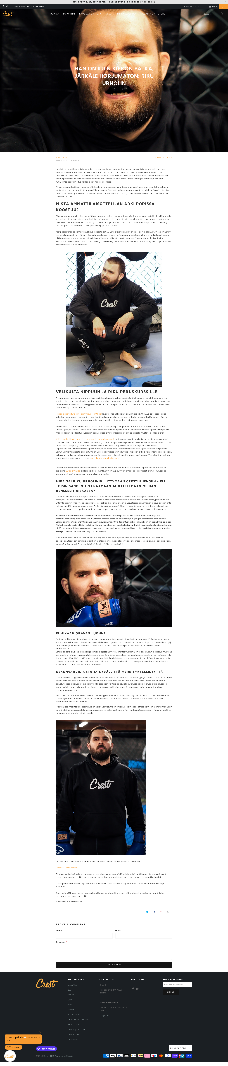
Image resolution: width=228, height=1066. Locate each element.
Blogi (70, 1004)
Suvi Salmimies (73, 470)
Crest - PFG (48, 1056)
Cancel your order (76, 1029)
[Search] (222, 14)
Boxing (71, 994)
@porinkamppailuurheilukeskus (104, 458)
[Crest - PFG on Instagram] (7, 7)
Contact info (74, 1034)
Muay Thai (72, 985)
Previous (160, 157)
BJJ (69, 990)
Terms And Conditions (78, 1019)
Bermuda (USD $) (192, 7)
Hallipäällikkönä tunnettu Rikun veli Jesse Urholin (79, 413)
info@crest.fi (105, 1015)
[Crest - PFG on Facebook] (3, 7)
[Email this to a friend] (168, 912)
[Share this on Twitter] (147, 912)
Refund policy (74, 1024)
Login (214, 6)
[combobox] (213, 14)
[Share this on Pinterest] (161, 912)
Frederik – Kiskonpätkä (66, 867)
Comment (61, 942)
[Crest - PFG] (8, 14)
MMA (70, 999)
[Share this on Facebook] (154, 912)
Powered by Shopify (64, 1056)
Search (71, 1009)
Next (168, 157)
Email (118, 930)
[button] (56, 14)
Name (59, 930)
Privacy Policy (74, 1014)
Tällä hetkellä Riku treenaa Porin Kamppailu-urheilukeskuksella (85, 439)
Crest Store (73, 1039)
